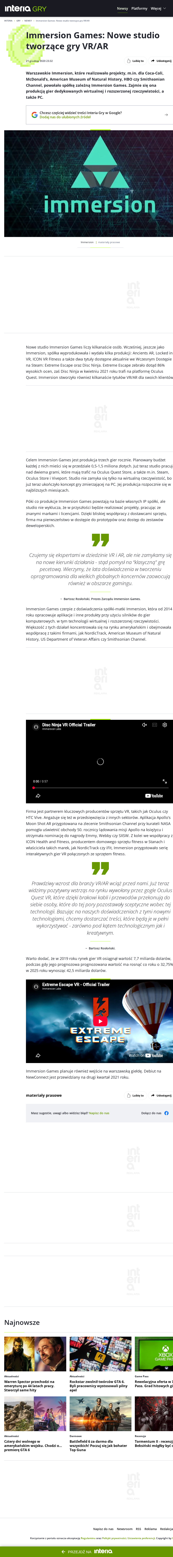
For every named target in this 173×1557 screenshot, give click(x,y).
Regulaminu (88, 1538)
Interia (8, 20)
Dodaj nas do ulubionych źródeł (81, 117)
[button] (122, 8)
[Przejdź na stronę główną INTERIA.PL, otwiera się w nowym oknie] (18, 8)
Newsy (28, 20)
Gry (18, 20)
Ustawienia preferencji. (141, 1538)
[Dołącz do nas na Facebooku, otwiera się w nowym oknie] (166, 1113)
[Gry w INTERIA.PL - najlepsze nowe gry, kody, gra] (40, 8)
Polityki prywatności (114, 1538)
